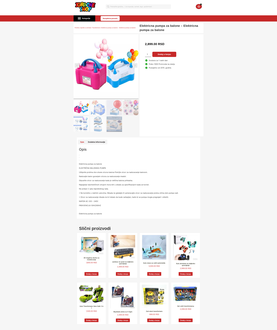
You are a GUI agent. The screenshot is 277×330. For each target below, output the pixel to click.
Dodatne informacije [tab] (96, 142)
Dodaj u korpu (164, 54)
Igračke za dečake (86, 28)
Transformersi (96, 28)
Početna (77, 28)
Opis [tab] (82, 142)
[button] (84, 18)
